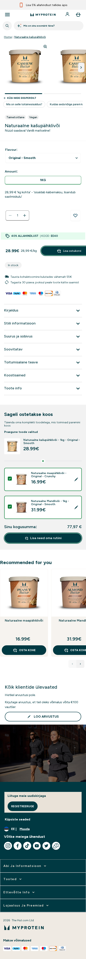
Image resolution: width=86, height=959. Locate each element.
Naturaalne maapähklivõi (24, 620)
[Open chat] (56, 846)
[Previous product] (72, 664)
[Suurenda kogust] (24, 215)
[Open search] (7, 26)
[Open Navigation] (7, 14)
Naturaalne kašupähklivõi (30, 37)
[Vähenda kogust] (10, 215)
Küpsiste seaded (17, 819)
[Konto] (67, 14)
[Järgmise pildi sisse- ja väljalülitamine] (81, 67)
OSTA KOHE (27, 650)
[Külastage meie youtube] (37, 846)
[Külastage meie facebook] (18, 846)
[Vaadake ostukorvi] (78, 14)
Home (8, 37)
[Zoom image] (45, 46)
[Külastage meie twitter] (46, 846)
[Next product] (80, 664)
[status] (17, 215)
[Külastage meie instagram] (8, 846)
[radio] (43, 180)
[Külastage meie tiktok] (27, 846)
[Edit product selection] (76, 479)
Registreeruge (22, 806)
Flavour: (11, 149)
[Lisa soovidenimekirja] (75, 215)
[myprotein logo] (43, 14)
